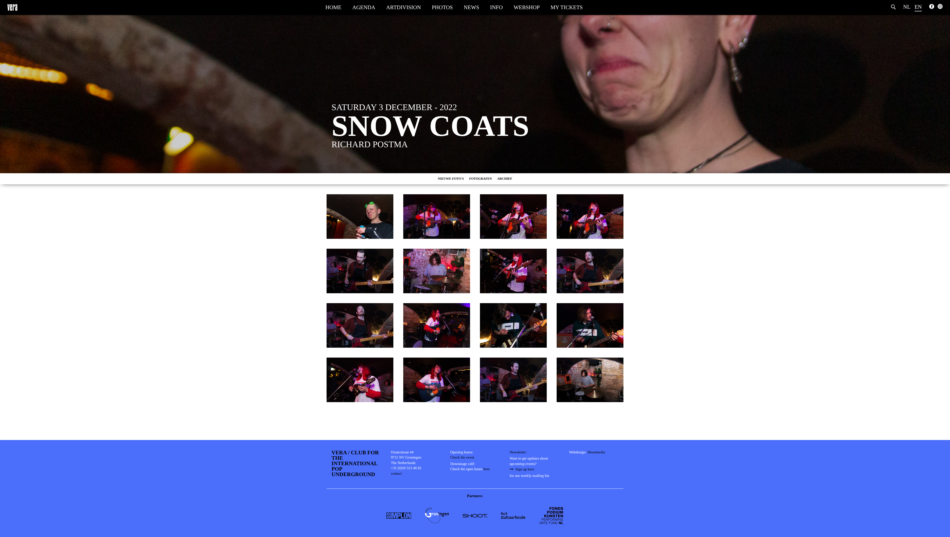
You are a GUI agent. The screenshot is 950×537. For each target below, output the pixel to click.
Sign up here (524, 469)
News (471, 7)
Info (496, 7)
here (486, 469)
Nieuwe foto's (451, 178)
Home (333, 7)
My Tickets (566, 7)
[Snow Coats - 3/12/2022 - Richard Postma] (360, 216)
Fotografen (480, 178)
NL (906, 7)
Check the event (462, 458)
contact (396, 474)
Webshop (527, 7)
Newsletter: (518, 452)
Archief (504, 178)
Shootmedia (596, 452)
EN (918, 7)
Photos (442, 7)
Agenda (363, 7)
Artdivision (403, 7)
